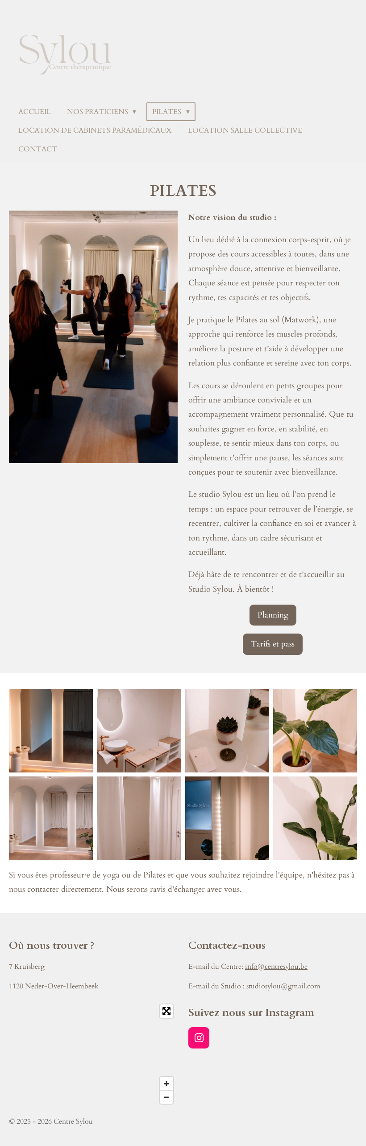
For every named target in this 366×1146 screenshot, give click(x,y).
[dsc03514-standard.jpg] (51, 818)
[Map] (93, 1054)
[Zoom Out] (166, 1097)
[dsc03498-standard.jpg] (139, 730)
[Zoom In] (166, 1083)
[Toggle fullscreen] (166, 1011)
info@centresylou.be (276, 966)
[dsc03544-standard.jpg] (139, 818)
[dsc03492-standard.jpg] (227, 730)
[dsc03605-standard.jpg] (51, 730)
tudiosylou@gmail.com (284, 986)
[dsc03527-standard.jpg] (227, 818)
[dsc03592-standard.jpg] (315, 818)
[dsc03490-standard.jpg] (315, 730)
